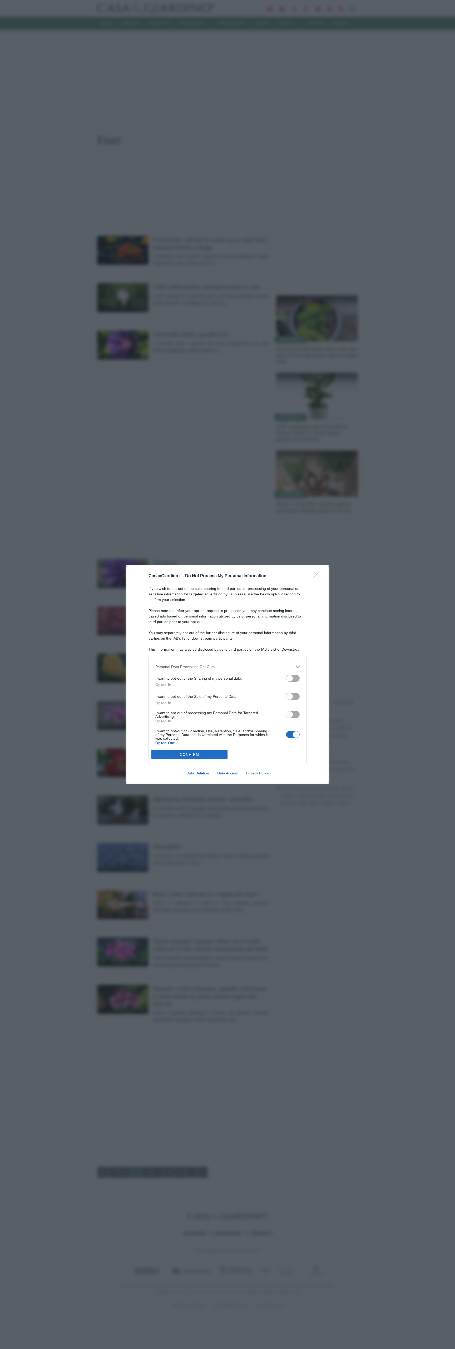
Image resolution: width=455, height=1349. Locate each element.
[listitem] (227, 666)
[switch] (293, 678)
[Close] (319, 576)
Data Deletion (197, 773)
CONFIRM (189, 755)
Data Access (227, 773)
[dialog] (227, 674)
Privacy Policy (257, 773)
